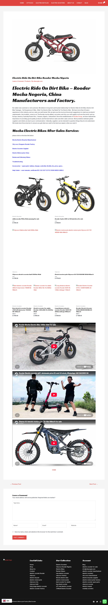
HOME (54, 470)
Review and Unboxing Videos (21, 157)
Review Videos (60, 571)
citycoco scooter (88, 584)
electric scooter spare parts (91, 582)
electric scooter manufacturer (92, 571)
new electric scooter (62, 573)
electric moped (87, 586)
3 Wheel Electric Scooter (63, 588)
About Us (70, 3)
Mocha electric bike (62, 578)
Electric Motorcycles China (20, 153)
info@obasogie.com (89, 569)
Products (27, 81)
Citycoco (29, 3)
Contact (32, 571)
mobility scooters (88, 588)
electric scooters (88, 573)
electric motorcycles (62, 580)
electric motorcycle (36, 580)
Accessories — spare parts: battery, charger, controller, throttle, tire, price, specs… (37, 166)
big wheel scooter (61, 584)
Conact (79, 3)
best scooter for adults (63, 582)
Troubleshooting (17, 161)
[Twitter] (97, 601)
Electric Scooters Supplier (20, 148)
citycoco (32, 575)
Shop (31, 567)
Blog (86, 3)
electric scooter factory (37, 588)
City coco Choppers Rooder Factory (23, 144)
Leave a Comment (18, 81)
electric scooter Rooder (37, 573)
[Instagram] (100, 601)
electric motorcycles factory (91, 580)
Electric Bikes (60, 569)
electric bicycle (34, 578)
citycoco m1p (34, 582)
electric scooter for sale (90, 567)
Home (22, 3)
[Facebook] (93, 601)
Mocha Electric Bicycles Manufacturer (24, 140)
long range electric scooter (38, 586)
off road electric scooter (64, 586)
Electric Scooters (58, 3)
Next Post (94, 484)
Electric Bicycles (42, 3)
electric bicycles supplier (90, 578)
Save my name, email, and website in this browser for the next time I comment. (39, 532)
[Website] (83, 526)
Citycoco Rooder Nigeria (63, 567)
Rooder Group (77, 116)
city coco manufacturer (90, 575)
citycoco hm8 (34, 584)
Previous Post (15, 484)
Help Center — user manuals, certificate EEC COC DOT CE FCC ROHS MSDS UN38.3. (38, 170)
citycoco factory (61, 575)
